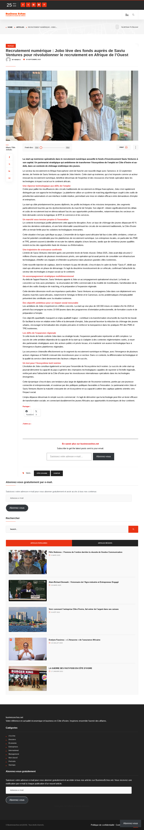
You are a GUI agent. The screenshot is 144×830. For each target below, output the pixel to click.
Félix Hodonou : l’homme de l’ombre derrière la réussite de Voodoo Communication (85, 552)
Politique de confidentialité (102, 825)
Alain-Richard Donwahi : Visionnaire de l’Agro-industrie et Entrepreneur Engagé (84, 582)
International (14, 750)
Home (10, 27)
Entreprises (13, 747)
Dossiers (12, 739)
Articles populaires (39, 543)
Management (14, 754)
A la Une (12, 736)
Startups (11, 46)
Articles (20, 27)
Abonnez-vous (103, 456)
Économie (13, 743)
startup (57, 473)
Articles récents (105, 543)
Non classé (13, 758)
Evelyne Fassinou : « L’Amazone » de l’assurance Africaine (75, 640)
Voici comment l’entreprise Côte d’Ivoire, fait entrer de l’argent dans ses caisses (84, 609)
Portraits (12, 761)
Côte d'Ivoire (42, 473)
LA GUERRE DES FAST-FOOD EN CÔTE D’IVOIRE (70, 668)
